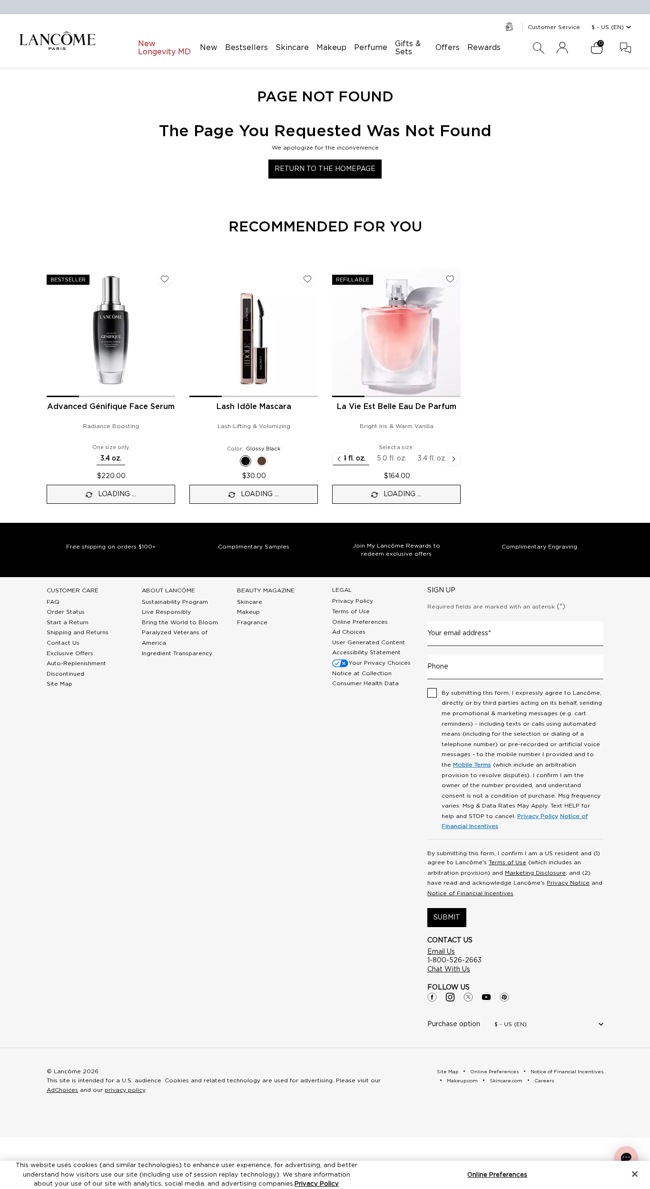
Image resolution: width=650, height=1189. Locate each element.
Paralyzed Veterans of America (174, 637)
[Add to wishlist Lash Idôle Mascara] (307, 279)
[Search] (538, 48)
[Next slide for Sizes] (454, 459)
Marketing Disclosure (535, 873)
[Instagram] (450, 997)
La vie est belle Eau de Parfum (396, 406)
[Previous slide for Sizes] (339, 459)
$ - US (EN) (607, 27)
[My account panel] (562, 48)
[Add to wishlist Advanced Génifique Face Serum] (164, 279)
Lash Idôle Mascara (254, 406)
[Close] (634, 1173)
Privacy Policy (352, 601)
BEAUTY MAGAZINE (266, 590)
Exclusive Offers (70, 653)
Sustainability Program (175, 602)
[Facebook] (432, 997)
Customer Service (554, 27)
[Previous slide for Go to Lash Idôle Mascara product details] (195, 333)
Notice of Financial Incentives (470, 893)
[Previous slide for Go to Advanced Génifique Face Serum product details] (52, 333)
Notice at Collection (362, 673)
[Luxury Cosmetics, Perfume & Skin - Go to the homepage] (57, 40)
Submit (446, 917)
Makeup (248, 612)
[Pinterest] (504, 997)
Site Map (59, 684)
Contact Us (63, 643)
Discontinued (65, 674)
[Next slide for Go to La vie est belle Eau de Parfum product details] (455, 333)
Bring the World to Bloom (180, 622)
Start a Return (68, 622)
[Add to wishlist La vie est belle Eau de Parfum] (450, 279)
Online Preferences (360, 622)
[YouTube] (486, 997)
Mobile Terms (472, 765)
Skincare (249, 602)
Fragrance (252, 622)
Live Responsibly (166, 612)
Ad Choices (348, 632)
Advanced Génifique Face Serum (111, 406)
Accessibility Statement (366, 652)
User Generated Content (368, 642)
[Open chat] (626, 1158)
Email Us (441, 952)
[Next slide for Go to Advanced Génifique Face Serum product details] (169, 333)
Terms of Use (351, 611)
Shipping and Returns (77, 632)
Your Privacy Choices (379, 663)
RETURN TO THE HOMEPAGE (325, 169)
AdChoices (62, 1090)
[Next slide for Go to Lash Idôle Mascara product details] (312, 333)
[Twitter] (468, 997)
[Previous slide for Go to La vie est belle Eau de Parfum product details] (338, 333)
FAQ (53, 602)
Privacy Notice (568, 883)
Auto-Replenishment (76, 663)
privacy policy (125, 1090)
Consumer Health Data (365, 683)
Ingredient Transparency (177, 653)
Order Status (66, 612)
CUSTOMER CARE (72, 590)
